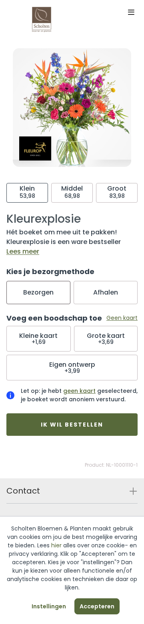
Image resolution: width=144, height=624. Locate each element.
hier (56, 545)
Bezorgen (38, 292)
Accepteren (97, 606)
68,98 (72, 192)
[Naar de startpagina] (41, 19)
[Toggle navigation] (131, 12)
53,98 (27, 192)
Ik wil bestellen (72, 425)
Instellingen (49, 606)
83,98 (116, 192)
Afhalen (105, 292)
